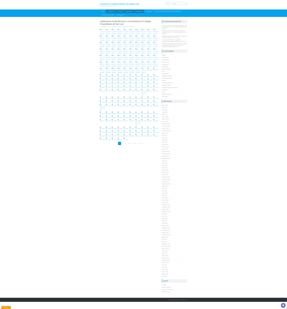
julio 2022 (164, 214)
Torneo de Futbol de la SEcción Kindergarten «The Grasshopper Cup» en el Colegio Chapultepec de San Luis (174, 27)
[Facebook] (166, 3)
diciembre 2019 (166, 260)
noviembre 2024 (166, 153)
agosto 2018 (165, 274)
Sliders (163, 92)
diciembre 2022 (166, 204)
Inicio (102, 11)
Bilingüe (164, 55)
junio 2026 (164, 110)
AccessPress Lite (183, 299)
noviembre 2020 (166, 246)
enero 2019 (165, 271)
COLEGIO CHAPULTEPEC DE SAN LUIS (125, 26)
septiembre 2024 (166, 158)
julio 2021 (164, 239)
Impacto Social (165, 62)
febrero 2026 (165, 119)
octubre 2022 (165, 209)
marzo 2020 (165, 255)
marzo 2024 (165, 170)
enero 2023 (165, 202)
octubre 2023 (165, 181)
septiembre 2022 (166, 211)
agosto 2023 (165, 186)
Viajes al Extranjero (167, 94)
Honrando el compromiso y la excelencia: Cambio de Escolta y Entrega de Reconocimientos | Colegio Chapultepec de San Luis (174, 45)
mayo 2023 (165, 193)
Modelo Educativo (166, 69)
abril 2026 (164, 114)
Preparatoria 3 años (167, 78)
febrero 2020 (165, 258)
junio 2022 (164, 216)
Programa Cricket (166, 85)
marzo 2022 (165, 223)
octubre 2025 (165, 128)
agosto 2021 (165, 237)
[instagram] (169, 3)
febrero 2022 (165, 225)
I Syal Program (165, 59)
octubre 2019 (165, 262)
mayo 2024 (165, 165)
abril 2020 (164, 253)
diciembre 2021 (166, 228)
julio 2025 (164, 135)
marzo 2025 (165, 144)
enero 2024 (165, 174)
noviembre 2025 (166, 126)
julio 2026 (164, 107)
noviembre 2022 (166, 207)
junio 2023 (164, 191)
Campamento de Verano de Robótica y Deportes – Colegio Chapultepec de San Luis (174, 36)
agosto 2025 (165, 133)
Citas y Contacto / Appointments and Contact (168, 11)
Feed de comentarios (167, 289)
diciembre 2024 (166, 151)
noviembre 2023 (166, 179)
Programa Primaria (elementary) (170, 87)
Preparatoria (139, 11)
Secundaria (129, 11)
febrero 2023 (165, 200)
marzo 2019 (165, 269)
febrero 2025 (165, 147)
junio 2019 (164, 267)
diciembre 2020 (166, 244)
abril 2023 (164, 195)
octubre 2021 (165, 232)
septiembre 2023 (166, 184)
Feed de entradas (166, 287)
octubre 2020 (165, 248)
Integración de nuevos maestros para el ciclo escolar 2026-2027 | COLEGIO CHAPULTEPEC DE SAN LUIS (174, 32)
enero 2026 (165, 121)
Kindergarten (111, 11)
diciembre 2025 (166, 123)
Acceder (164, 285)
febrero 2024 (165, 172)
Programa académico (167, 83)
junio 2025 (164, 137)
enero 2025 (165, 149)
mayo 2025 (165, 140)
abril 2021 (164, 241)
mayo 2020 (165, 251)
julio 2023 (164, 188)
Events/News (165, 57)
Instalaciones (165, 64)
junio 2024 (164, 163)
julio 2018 (164, 276)
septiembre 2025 (166, 130)
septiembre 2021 (166, 234)
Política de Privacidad (107, 15)
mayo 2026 (165, 112)
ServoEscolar (120, 15)
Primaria (120, 11)
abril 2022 (164, 221)
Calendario (149, 11)
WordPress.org (166, 292)
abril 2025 (164, 142)
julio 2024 (164, 160)
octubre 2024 (165, 156)
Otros (163, 71)
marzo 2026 (165, 116)
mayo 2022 (165, 218)
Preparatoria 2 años (167, 76)
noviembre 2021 (166, 230)
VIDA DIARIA (165, 96)
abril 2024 (164, 167)
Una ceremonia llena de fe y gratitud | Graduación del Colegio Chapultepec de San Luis (174, 40)
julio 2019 (164, 265)
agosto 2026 (165, 105)
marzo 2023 (165, 197)
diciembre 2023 (166, 177)
